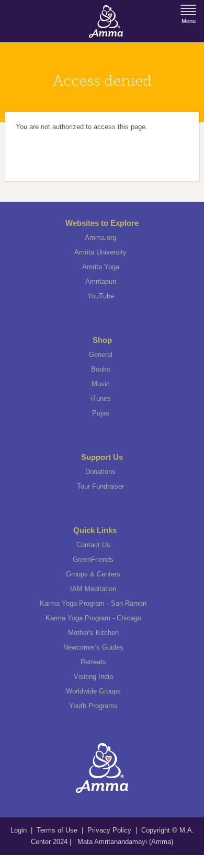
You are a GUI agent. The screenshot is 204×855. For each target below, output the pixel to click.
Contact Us (93, 545)
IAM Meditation (93, 589)
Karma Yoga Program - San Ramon (93, 603)
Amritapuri (100, 281)
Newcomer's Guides (93, 647)
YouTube (100, 296)
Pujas (100, 413)
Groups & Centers (93, 574)
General (100, 355)
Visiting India (93, 676)
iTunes (100, 398)
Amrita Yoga (100, 267)
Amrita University (100, 252)
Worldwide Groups (93, 691)
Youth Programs (93, 706)
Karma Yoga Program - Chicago (93, 618)
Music (101, 384)
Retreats (93, 662)
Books (100, 369)
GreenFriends (93, 559)
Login (19, 830)
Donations (100, 472)
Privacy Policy (109, 830)
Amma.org (100, 237)
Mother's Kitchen (93, 633)
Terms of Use (58, 830)
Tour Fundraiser (100, 486)
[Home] (106, 21)
